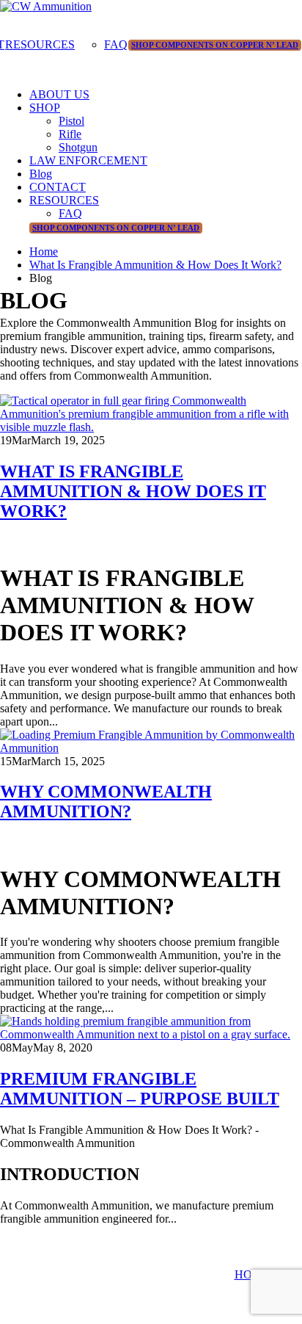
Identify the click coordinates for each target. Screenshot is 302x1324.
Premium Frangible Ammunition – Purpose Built (139, 1088)
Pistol (71, 121)
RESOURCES (40, 44)
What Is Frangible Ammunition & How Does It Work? (133, 491)
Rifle (70, 134)
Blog (40, 173)
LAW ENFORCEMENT (88, 160)
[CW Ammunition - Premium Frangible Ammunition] (46, 6)
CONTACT (57, 187)
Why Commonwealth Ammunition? (106, 801)
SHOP (44, 107)
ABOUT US (59, 94)
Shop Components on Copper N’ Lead (214, 45)
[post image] (151, 414)
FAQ (116, 44)
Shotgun (78, 147)
